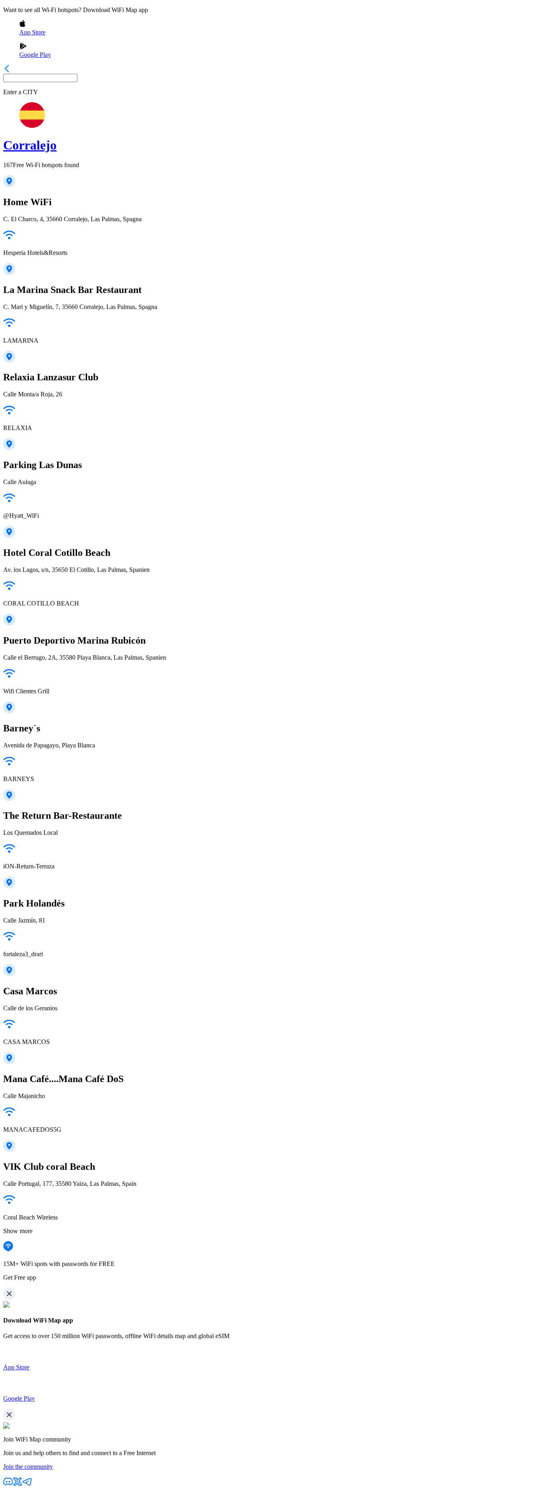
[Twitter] (17, 1484)
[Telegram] (27, 1484)
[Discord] (8, 1484)
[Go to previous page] (6, 70)
